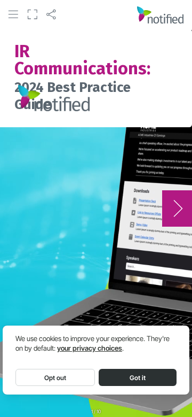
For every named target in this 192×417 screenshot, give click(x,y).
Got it (138, 378)
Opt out (55, 378)
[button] (13, 15)
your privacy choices (89, 348)
